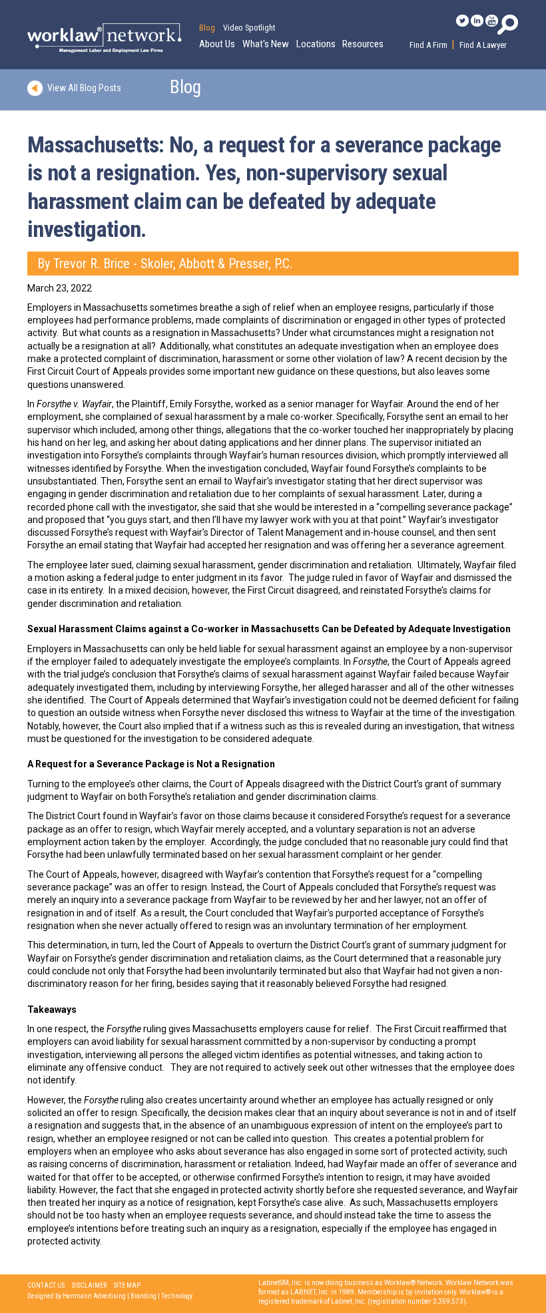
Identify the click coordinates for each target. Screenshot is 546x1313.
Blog (207, 28)
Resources (363, 44)
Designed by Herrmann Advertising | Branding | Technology (109, 1296)
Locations (316, 44)
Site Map (127, 1285)
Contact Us (46, 1285)
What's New (265, 44)
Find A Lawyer (483, 45)
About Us (217, 44)
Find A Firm (428, 45)
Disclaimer (89, 1285)
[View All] (37, 87)
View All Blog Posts (84, 87)
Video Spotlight (249, 28)
